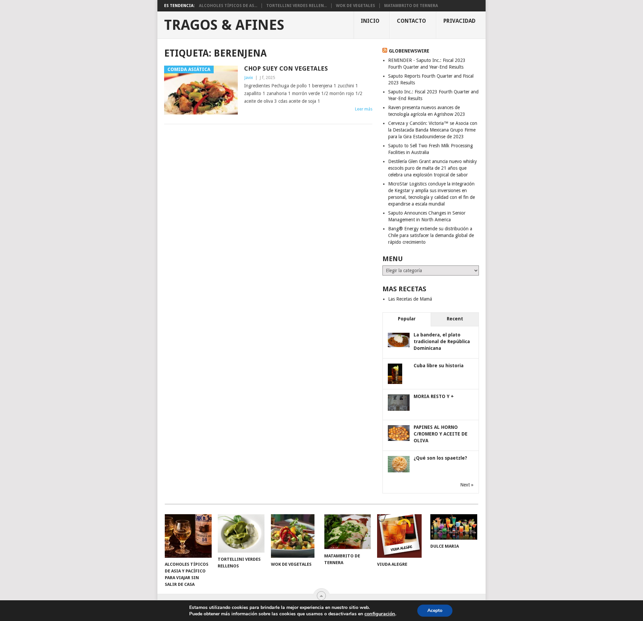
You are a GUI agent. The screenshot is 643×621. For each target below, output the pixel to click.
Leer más (363, 108)
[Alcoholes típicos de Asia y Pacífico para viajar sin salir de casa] (188, 536)
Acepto (434, 610)
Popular (407, 318)
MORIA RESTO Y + (434, 396)
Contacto (411, 21)
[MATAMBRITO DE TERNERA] (347, 531)
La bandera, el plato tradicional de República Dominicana (442, 341)
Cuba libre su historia (438, 365)
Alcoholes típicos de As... (228, 5)
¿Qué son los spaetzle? (440, 458)
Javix (248, 77)
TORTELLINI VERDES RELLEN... (296, 5)
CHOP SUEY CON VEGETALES (286, 68)
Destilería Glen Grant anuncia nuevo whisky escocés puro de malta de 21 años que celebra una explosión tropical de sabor (432, 168)
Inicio (370, 21)
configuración (379, 614)
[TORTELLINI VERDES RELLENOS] (241, 533)
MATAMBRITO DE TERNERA (411, 5)
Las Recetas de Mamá (410, 299)
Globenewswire (409, 51)
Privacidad (459, 21)
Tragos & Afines (224, 25)
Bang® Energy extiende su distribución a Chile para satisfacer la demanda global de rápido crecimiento (431, 235)
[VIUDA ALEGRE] (400, 536)
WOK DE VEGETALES (355, 5)
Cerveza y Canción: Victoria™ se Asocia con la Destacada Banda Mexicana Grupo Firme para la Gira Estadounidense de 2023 (432, 130)
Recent (455, 318)
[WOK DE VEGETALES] (294, 536)
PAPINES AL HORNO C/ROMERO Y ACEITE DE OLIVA (441, 433)
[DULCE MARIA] (453, 527)
